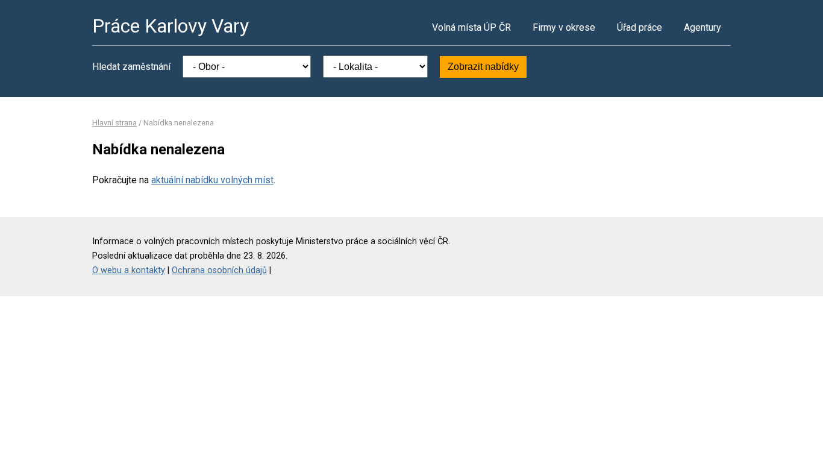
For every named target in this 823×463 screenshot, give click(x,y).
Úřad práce (639, 27)
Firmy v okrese (564, 27)
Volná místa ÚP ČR (471, 27)
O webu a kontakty (128, 270)
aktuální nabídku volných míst (212, 180)
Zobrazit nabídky (483, 66)
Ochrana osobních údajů (219, 270)
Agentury (702, 27)
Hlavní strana (114, 122)
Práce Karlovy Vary (170, 25)
